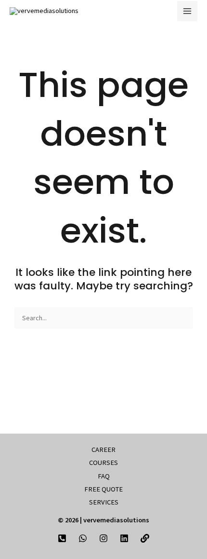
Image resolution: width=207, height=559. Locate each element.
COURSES (103, 462)
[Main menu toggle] (187, 11)
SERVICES (103, 502)
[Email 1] (145, 538)
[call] (62, 538)
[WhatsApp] (82, 538)
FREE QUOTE (103, 489)
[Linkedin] (124, 538)
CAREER (103, 449)
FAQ (104, 476)
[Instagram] (103, 538)
